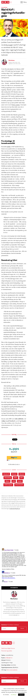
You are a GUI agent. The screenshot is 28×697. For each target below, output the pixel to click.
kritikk (8, 146)
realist (20, 481)
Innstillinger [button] (13, 694)
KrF (22, 477)
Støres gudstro (16, 105)
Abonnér (22, 628)
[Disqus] (14, 529)
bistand (14, 474)
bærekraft (6, 474)
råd (14, 481)
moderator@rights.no (14, 508)
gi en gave (23, 421)
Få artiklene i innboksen (10, 624)
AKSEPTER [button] (21, 694)
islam (16, 477)
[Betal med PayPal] (14, 457)
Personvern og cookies (6, 651)
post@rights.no (8, 657)
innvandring (8, 477)
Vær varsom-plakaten (12, 670)
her (16, 425)
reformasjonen (8, 484)
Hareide (22, 474)
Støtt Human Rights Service (8, 648)
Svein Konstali (19, 484)
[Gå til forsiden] (8, 643)
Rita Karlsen (12, 60)
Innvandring (4, 7)
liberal (7, 481)
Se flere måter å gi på (13, 464)
